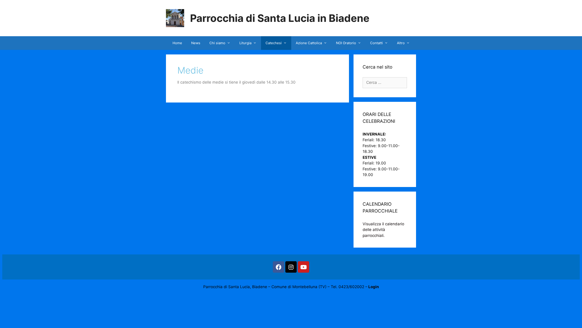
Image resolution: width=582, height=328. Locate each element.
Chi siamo (217, 43)
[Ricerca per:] (385, 82)
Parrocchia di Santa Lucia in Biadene (279, 18)
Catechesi (274, 43)
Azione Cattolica (309, 43)
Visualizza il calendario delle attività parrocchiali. (383, 230)
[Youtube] (303, 267)
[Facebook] (278, 267)
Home (177, 43)
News (195, 43)
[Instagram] (291, 267)
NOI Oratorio (346, 43)
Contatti (376, 43)
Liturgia (245, 43)
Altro (401, 43)
